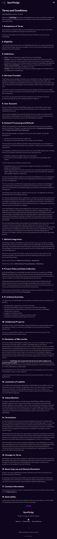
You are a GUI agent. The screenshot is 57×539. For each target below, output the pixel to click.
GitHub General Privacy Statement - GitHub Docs (29, 264)
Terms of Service (36, 521)
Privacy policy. (26, 292)
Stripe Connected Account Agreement (18, 130)
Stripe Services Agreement (45, 128)
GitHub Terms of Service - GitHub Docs (28, 260)
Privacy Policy (26, 521)
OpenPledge (13, 2)
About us (18, 521)
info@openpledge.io (11, 492)
